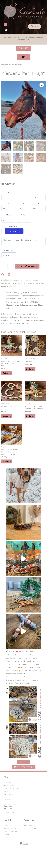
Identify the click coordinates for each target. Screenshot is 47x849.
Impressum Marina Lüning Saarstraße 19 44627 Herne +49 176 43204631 (11, 806)
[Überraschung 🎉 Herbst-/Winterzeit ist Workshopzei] (23, 740)
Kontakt (8, 820)
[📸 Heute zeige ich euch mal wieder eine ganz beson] (23, 631)
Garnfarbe (8, 250)
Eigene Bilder (12, 226)
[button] (5, 24)
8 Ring (23, 215)
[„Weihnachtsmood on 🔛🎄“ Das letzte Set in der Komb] (23, 595)
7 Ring (8, 215)
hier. (12, 308)
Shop (6, 777)
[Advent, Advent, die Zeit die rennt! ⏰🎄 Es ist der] (23, 558)
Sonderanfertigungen (15, 65)
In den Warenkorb (27, 266)
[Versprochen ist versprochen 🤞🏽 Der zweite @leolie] (23, 704)
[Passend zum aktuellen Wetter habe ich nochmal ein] (23, 485)
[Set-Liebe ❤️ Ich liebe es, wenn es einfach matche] (23, 667)
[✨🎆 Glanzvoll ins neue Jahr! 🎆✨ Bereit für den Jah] (23, 522)
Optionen (7, 373)
